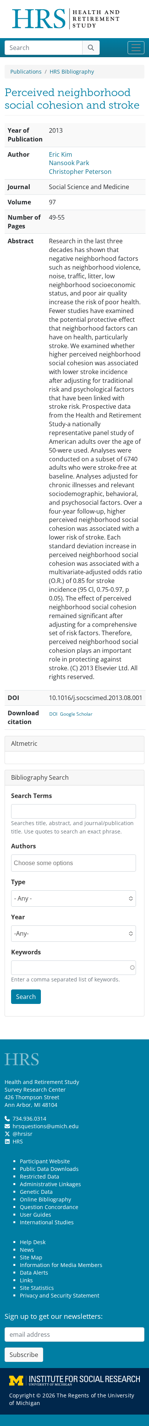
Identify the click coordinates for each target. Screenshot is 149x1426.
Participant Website (45, 1161)
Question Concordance (49, 1207)
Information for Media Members (61, 1265)
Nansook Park (69, 163)
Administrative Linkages (50, 1184)
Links (26, 1280)
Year (18, 917)
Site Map (31, 1257)
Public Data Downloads (49, 1168)
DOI (53, 714)
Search (26, 996)
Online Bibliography (45, 1199)
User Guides (35, 1214)
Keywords (26, 952)
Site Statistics (37, 1287)
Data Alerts (34, 1272)
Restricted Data (39, 1176)
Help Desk (32, 1242)
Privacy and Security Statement (59, 1295)
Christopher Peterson (80, 171)
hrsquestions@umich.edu (46, 1126)
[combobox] (48, 863)
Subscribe (24, 1355)
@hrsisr (22, 1133)
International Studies (47, 1222)
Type (18, 882)
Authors (23, 846)
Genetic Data (36, 1191)
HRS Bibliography (72, 71)
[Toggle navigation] (136, 47)
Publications (26, 71)
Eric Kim (60, 154)
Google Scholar (76, 714)
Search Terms (31, 796)
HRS (18, 1141)
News (27, 1249)
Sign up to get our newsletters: (54, 1316)
